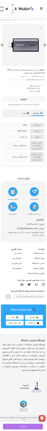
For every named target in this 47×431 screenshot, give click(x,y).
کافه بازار (32, 317)
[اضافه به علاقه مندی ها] (41, 28)
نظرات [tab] (24, 113)
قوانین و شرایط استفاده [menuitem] (35, 273)
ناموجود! (23, 426)
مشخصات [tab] (36, 113)
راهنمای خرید (17, 268)
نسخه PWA (32, 323)
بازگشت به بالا (24, 178)
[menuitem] (34, 253)
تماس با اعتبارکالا (38, 263)
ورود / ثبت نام (12, 8)
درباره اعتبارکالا (39, 253)
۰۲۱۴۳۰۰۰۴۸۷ (32, 224)
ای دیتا (22, 76)
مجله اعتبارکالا (39, 258)
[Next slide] (2, 45)
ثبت (8, 296)
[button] (41, 8)
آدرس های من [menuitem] (16, 263)
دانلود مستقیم (13, 323)
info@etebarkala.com (27, 228)
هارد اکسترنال (22, 20)
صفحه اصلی (43, 20)
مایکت (13, 317)
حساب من (18, 253)
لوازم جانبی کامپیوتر (33, 20)
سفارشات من (17, 258)
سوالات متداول (39, 268)
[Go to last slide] (45, 45)
